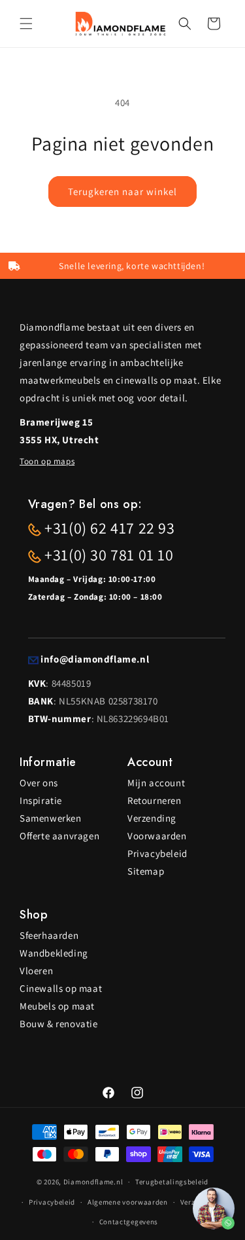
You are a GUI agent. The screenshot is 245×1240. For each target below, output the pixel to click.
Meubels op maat (57, 1006)
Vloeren (36, 970)
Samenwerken (51, 818)
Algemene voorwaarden (128, 1202)
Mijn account (156, 782)
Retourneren (154, 800)
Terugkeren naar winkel (122, 191)
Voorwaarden (157, 836)
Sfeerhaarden (49, 935)
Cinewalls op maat (61, 988)
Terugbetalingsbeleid (171, 1181)
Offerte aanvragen (59, 836)
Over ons (39, 782)
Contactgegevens (129, 1221)
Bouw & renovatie (59, 1023)
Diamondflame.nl (93, 1181)
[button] (26, 23)
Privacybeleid (157, 853)
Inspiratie (41, 800)
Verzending (151, 818)
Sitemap (145, 871)
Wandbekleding (54, 953)
